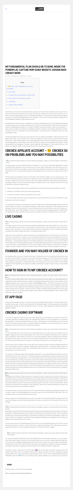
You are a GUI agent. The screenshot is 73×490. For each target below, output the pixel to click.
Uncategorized (15, 76)
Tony (8, 76)
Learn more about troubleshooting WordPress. (18, 473)
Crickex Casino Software (16, 104)
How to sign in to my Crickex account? (20, 98)
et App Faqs (12, 101)
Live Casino (12, 92)
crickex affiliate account (40, 283)
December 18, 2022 (26, 76)
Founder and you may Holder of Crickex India (22, 95)
